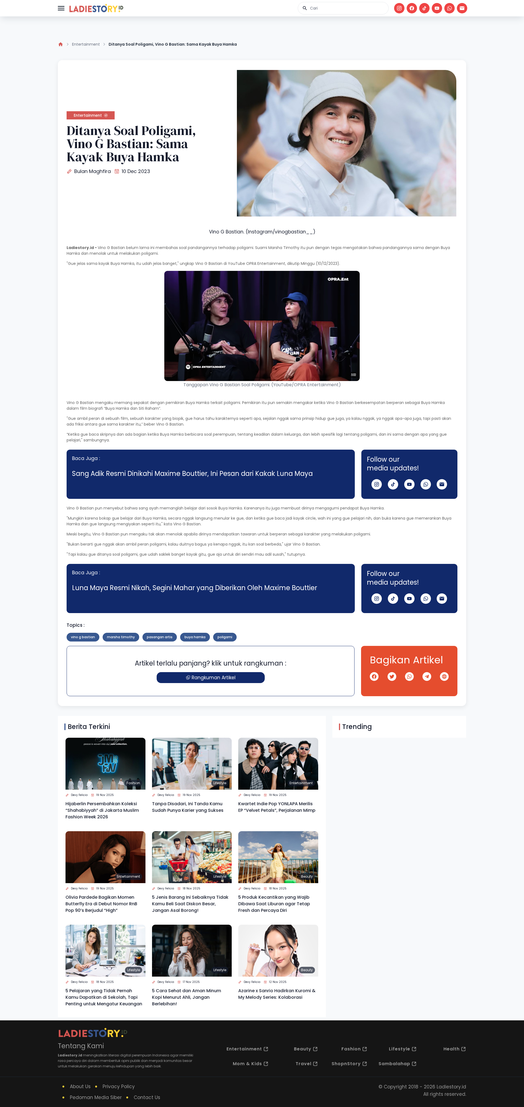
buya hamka (195, 637)
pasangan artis (159, 637)
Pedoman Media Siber (96, 1097)
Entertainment (86, 44)
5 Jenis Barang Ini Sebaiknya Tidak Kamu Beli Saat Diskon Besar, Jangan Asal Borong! (190, 903)
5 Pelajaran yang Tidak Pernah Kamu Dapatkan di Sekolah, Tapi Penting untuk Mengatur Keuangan (104, 997)
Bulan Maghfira (92, 171)
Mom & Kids (247, 1064)
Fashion (133, 783)
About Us (80, 1086)
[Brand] (96, 8)
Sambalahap (394, 1064)
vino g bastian (83, 637)
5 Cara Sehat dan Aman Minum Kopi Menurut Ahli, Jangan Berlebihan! (186, 997)
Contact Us (147, 1097)
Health (451, 1049)
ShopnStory (346, 1064)
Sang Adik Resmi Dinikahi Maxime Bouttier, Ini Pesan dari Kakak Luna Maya (192, 473)
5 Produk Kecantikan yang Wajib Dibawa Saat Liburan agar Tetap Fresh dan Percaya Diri (274, 903)
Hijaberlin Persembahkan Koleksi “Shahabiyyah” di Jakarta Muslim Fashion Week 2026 (102, 810)
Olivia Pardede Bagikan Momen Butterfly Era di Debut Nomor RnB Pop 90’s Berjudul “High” (101, 903)
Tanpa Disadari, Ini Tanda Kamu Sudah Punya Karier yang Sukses (188, 807)
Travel (303, 1064)
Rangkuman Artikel (214, 677)
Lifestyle (219, 783)
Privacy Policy (119, 1086)
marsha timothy (121, 637)
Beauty (307, 876)
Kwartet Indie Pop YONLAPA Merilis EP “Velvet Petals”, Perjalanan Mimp (276, 807)
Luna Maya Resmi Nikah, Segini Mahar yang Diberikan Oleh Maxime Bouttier (194, 587)
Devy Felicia (79, 795)
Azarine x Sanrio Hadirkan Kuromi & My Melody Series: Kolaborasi (276, 994)
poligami (225, 637)
